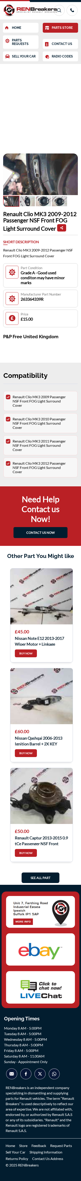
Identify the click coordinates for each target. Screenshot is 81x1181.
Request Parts (61, 1145)
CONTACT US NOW (40, 532)
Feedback (39, 1145)
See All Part (40, 878)
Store (23, 1145)
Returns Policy (17, 1158)
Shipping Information (45, 1152)
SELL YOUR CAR (24, 56)
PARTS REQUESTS (20, 42)
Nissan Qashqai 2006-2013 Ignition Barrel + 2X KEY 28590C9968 (38, 740)
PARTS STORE (62, 28)
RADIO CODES (62, 56)
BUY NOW (25, 653)
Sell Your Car (15, 1152)
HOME (16, 28)
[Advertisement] (40, 106)
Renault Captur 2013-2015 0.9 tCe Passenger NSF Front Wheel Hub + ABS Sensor (41, 840)
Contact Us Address (47, 1158)
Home (10, 1145)
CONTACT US (62, 44)
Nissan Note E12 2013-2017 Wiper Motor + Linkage (39, 641)
